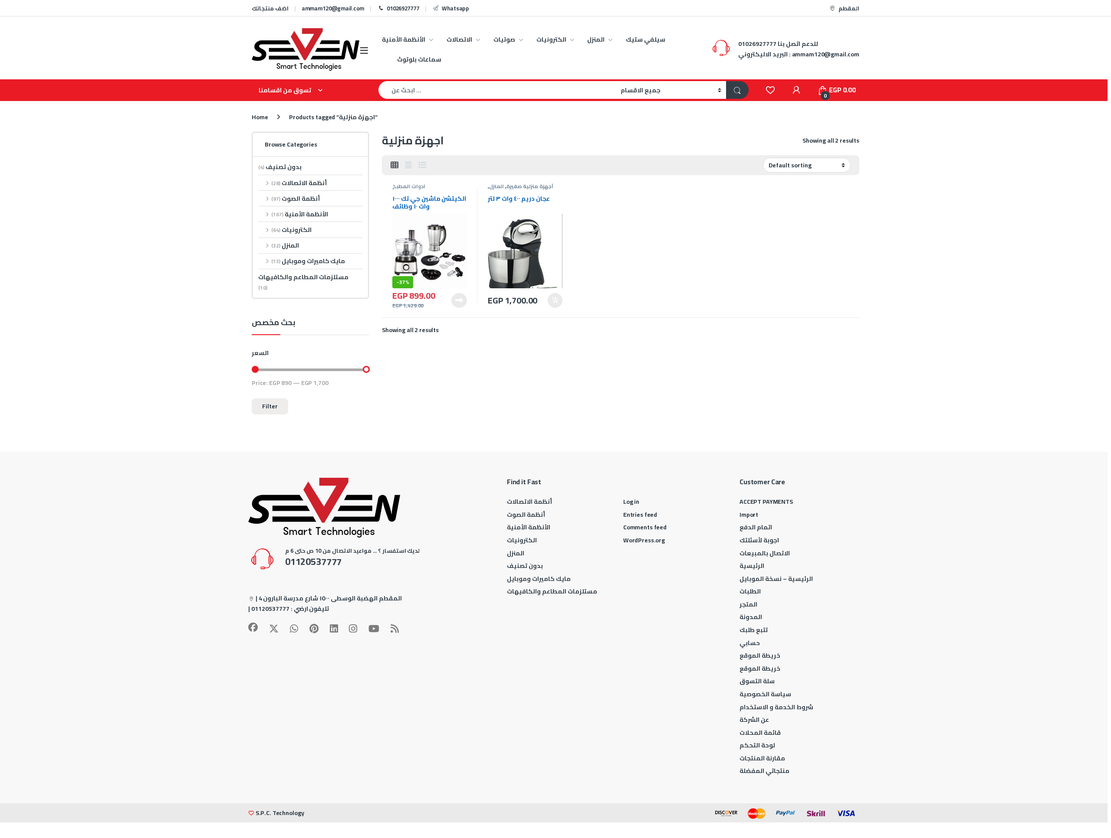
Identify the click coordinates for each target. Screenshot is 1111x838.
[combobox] (497, 90)
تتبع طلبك (754, 630)
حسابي (750, 643)
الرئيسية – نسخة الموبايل (776, 578)
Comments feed (645, 527)
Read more (459, 300)
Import (749, 514)
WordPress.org (644, 540)
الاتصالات (459, 39)
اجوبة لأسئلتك (759, 540)
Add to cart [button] (555, 300)
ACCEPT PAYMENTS (766, 501)
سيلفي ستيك (645, 39)
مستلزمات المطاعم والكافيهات (303, 282)
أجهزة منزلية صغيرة (529, 186)
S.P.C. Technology (280, 812)
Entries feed (640, 514)
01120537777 (270, 608)
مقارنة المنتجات (762, 758)
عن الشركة (754, 719)
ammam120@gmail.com (333, 8)
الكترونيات (551, 39)
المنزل (596, 39)
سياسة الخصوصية (765, 694)
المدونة (751, 617)
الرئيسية (752, 565)
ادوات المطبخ (408, 186)
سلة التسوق (757, 681)
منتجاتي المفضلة (764, 770)
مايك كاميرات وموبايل (308, 261)
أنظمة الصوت (295, 198)
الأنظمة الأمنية (403, 39)
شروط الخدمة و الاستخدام (776, 707)
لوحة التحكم (757, 745)
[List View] (422, 165)
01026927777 (403, 8)
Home (260, 117)
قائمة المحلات (760, 732)
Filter (270, 406)
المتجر (748, 604)
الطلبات (750, 591)
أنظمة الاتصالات (299, 183)
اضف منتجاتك (270, 8)
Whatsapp (455, 8)
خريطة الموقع (760, 655)
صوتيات (504, 39)
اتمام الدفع (756, 527)
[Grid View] (394, 165)
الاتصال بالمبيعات (765, 553)
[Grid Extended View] (408, 165)
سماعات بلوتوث (419, 59)
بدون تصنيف (280, 167)
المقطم (848, 8)
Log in (631, 501)
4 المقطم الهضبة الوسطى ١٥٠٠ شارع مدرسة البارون (330, 598)
